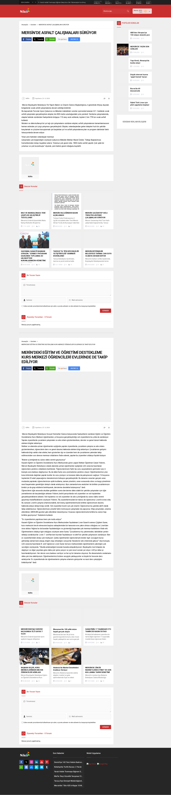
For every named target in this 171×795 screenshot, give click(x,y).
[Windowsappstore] (42, 767)
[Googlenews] (26, 767)
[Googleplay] (37, 767)
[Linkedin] (37, 762)
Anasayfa (25, 25)
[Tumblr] (47, 767)
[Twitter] (26, 762)
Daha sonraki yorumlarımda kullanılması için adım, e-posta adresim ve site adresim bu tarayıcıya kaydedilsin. (60, 306)
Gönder (52, 39)
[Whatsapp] (21, 767)
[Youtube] (42, 762)
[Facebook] (21, 762)
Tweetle (40, 39)
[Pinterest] (47, 762)
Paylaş (28, 39)
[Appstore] (31, 767)
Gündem (33, 25)
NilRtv (27, 98)
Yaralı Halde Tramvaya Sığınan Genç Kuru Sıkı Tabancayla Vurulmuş (63, 2)
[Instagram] (31, 762)
